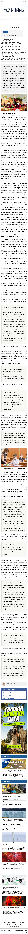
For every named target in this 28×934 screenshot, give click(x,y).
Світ (15, 26)
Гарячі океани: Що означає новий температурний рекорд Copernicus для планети (13, 820)
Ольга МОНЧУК (12, 683)
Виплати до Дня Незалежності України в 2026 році (12, 771)
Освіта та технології (14, 27)
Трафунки (9, 26)
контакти (25, 2)
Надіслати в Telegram (8, 695)
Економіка (7, 24)
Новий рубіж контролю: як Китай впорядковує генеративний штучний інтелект (13, 864)
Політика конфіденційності (21, 930)
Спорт (19, 26)
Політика (21, 22)
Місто (6, 22)
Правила (25, 932)
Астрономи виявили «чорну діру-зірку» (14, 907)
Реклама (10, 17)
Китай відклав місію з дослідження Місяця (13, 843)
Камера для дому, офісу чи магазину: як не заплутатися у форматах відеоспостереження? (13, 887)
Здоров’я (21, 24)
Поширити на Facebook (8, 698)
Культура (14, 24)
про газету (25, 1)
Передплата (17, 17)
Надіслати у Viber (7, 692)
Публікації (5, 32)
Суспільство (13, 22)
